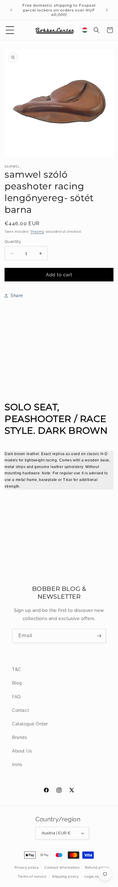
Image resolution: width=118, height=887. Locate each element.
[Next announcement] (106, 10)
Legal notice (95, 877)
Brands (19, 737)
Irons (17, 764)
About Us (22, 751)
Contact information (61, 868)
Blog (17, 683)
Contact (20, 710)
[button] (10, 30)
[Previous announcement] (11, 10)
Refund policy (97, 868)
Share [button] (17, 295)
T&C (16, 669)
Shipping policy (65, 877)
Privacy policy (27, 868)
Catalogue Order (30, 723)
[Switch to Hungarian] (84, 30)
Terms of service (32, 877)
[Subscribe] (99, 636)
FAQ (16, 696)
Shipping (37, 231)
